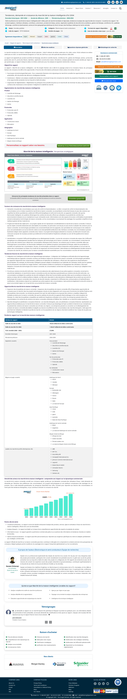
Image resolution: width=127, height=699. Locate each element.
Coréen (59, 36)
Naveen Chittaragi (12, 566)
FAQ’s (35, 689)
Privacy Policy (38, 683)
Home (62, 8)
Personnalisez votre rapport (109, 76)
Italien (46, 36)
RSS (10, 689)
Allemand (32, 36)
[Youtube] (108, 685)
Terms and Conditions (40, 685)
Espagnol (40, 36)
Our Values (37, 691)
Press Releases (73, 683)
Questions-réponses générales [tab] (78, 47)
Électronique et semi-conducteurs (31, 43)
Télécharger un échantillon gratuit (95, 36)
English (25, 36)
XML (10, 691)
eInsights (106, 8)
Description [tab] (18, 47)
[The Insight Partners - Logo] (11, 8)
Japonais (53, 36)
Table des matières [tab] (48, 47)
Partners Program (74, 685)
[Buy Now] (115, 36)
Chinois (66, 36)
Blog (70, 689)
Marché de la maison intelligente (50, 43)
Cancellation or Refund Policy (42, 687)
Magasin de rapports (15, 43)
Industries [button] (69, 8)
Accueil (6, 43)
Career (11, 687)
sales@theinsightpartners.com (72, 2)
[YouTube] (121, 2)
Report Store (79, 8)
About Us (11, 683)
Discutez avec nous (109, 81)
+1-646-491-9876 (90, 2)
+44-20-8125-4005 (100, 2)
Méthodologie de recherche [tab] (108, 47)
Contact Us (114, 8)
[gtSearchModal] (121, 9)
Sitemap (71, 691)
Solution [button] (87, 8)
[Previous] (41, 622)
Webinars (71, 687)
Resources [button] (97, 8)
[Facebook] (108, 2)
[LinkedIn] (117, 2)
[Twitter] (113, 2)
